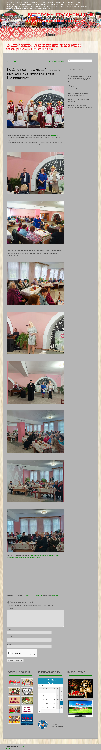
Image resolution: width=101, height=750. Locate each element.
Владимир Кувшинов (57, 61)
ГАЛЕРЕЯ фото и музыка (23, 4)
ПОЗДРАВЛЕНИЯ (54, 4)
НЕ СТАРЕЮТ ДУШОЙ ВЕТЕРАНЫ (32, 6)
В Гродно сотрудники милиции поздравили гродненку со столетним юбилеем (79, 88)
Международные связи (25, 8)
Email (9, 637)
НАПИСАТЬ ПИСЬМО (40, 8)
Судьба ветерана (71, 2)
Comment (10, 608)
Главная (9, 2)
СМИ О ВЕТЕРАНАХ (66, 4)
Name (9, 629)
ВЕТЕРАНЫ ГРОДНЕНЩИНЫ (61, 15)
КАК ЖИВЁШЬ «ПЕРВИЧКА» (52, 6)
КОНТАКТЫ (51, 8)
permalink (54, 595)
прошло (53, 135)
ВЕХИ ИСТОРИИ (18, 2)
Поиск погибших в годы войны (53, 2)
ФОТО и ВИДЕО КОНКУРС (40, 4)
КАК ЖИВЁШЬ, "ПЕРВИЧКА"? (32, 595)
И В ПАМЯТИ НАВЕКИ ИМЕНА (32, 2)
